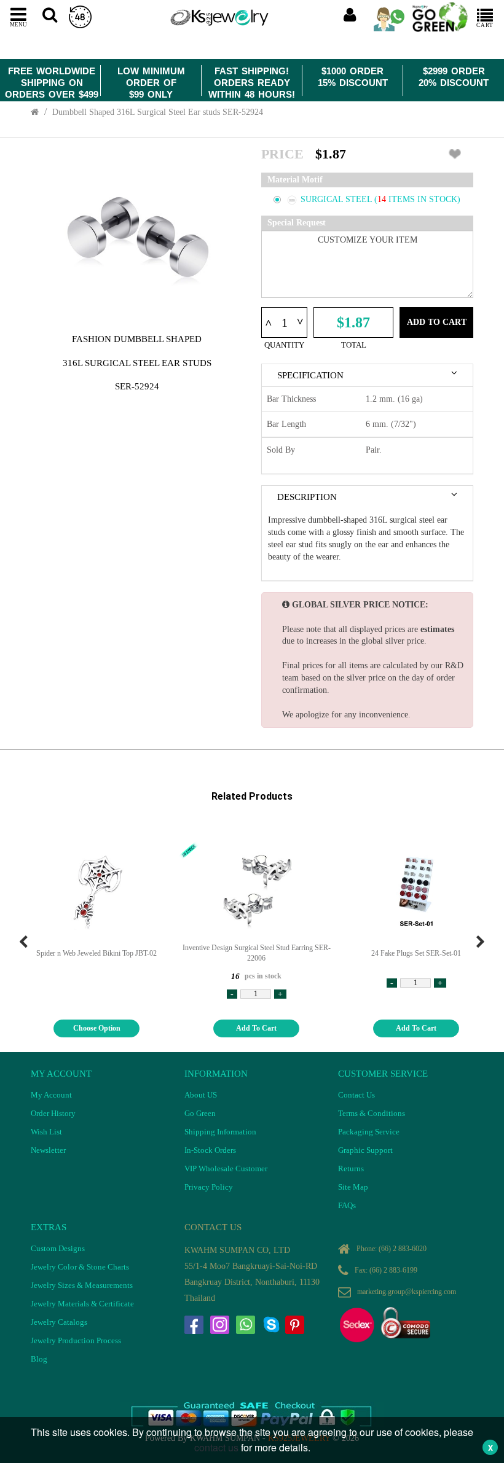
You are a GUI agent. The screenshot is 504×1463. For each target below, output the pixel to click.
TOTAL (353, 344)
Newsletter (48, 1150)
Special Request (296, 222)
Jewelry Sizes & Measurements (82, 1285)
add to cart (256, 1028)
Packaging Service (369, 1131)
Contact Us (356, 1094)
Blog (39, 1359)
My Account (51, 1094)
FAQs (347, 1205)
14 (382, 199)
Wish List (46, 1131)
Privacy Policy (208, 1187)
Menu (18, 23)
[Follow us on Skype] (271, 1325)
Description (307, 497)
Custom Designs (58, 1248)
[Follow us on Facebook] (193, 1325)
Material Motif (295, 179)
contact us (216, 1447)
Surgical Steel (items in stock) (380, 199)
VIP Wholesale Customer (225, 1168)
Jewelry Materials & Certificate (82, 1303)
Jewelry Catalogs (59, 1322)
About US (200, 1094)
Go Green (200, 1113)
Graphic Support (365, 1150)
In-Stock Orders (210, 1150)
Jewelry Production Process (76, 1340)
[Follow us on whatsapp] (245, 1325)
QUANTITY (284, 344)
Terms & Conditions (371, 1113)
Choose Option (96, 1028)
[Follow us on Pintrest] (294, 1325)
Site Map (353, 1187)
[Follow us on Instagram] (219, 1325)
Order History (53, 1113)
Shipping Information (220, 1131)
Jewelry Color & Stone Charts (80, 1266)
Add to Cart (437, 322)
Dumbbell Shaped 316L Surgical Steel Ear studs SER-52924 (157, 112)
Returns (351, 1168)
